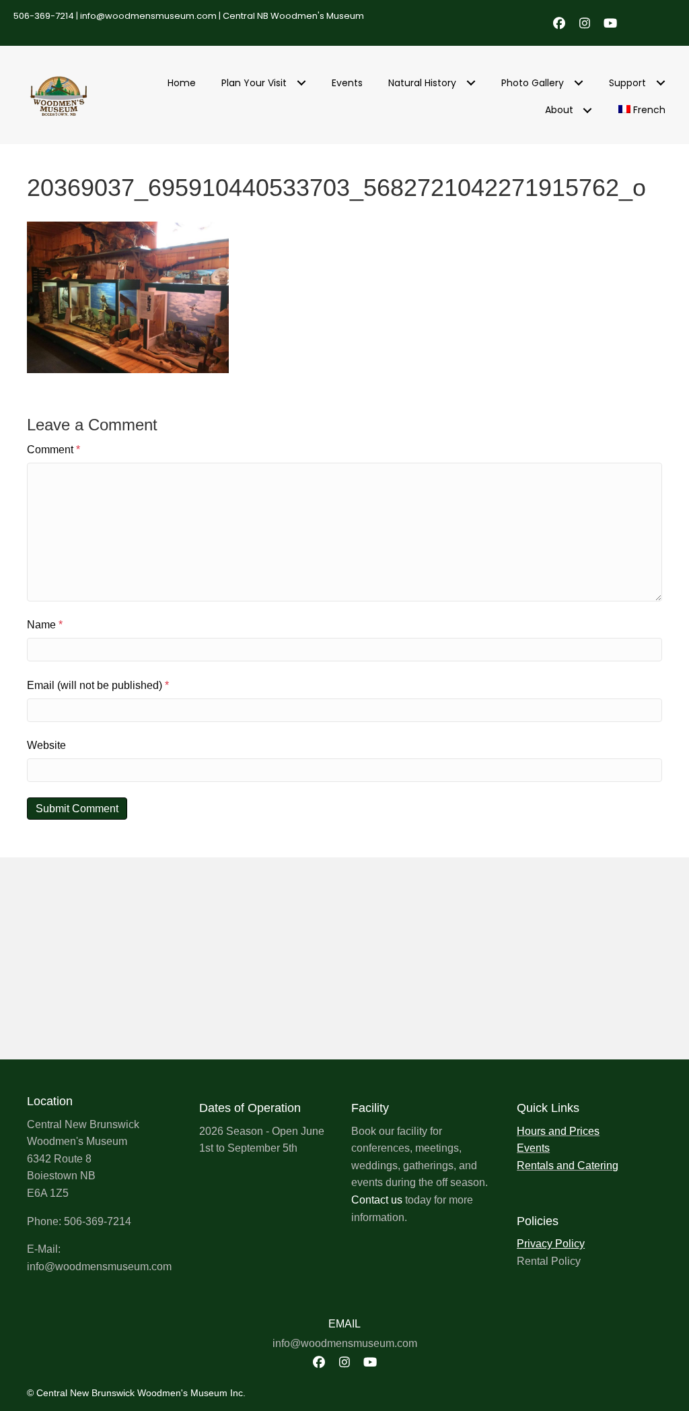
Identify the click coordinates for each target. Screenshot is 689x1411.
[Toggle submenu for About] (587, 110)
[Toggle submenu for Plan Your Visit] (301, 83)
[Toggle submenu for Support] (660, 83)
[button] (559, 23)
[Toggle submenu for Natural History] (470, 83)
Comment (53, 449)
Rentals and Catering (567, 1165)
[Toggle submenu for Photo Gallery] (578, 83)
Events (533, 1148)
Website (46, 745)
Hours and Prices (558, 1131)
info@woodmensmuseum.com (148, 15)
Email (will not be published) (98, 685)
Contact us (376, 1200)
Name (45, 624)
